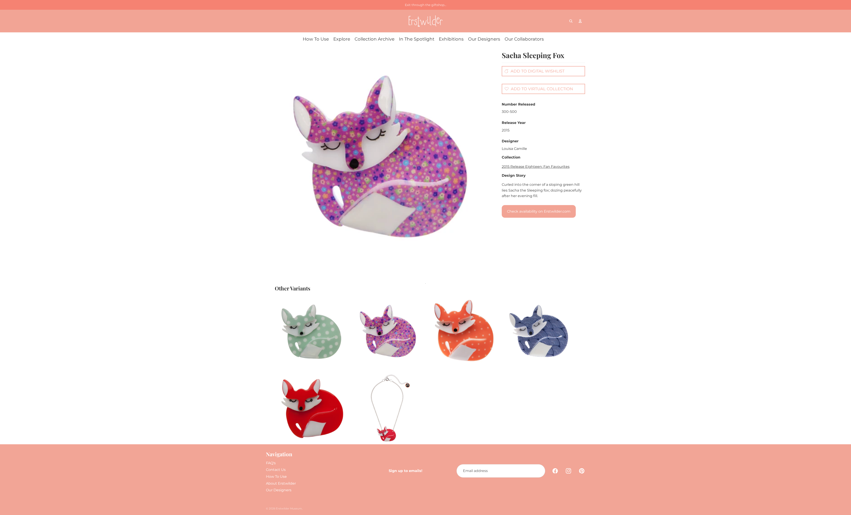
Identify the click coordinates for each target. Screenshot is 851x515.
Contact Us (276, 470)
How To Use (276, 476)
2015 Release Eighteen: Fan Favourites (536, 166)
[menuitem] (316, 39)
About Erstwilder (281, 483)
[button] (537, 88)
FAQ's (271, 463)
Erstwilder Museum (289, 508)
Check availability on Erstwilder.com (538, 211)
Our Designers (278, 490)
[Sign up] (538, 471)
